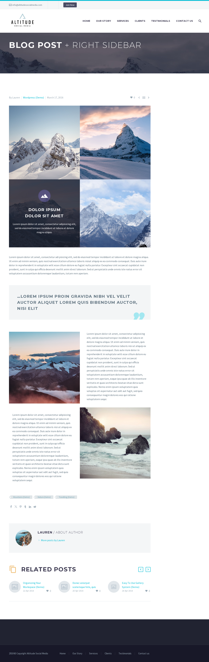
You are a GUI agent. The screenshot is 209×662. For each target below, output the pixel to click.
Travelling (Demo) (66, 497)
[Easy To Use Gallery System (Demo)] (115, 587)
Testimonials (160, 20)
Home (86, 20)
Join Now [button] (70, 4)
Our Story (103, 20)
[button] (140, 569)
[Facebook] (11, 506)
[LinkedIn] (30, 506)
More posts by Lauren (53, 540)
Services (123, 20)
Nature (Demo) (44, 497)
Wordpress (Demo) (33, 97)
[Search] (199, 21)
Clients (140, 20)
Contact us (184, 20)
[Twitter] (16, 506)
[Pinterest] (20, 506)
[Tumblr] (25, 506)
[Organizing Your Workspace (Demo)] (16, 587)
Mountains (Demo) (21, 497)
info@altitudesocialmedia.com (27, 4)
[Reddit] (34, 506)
